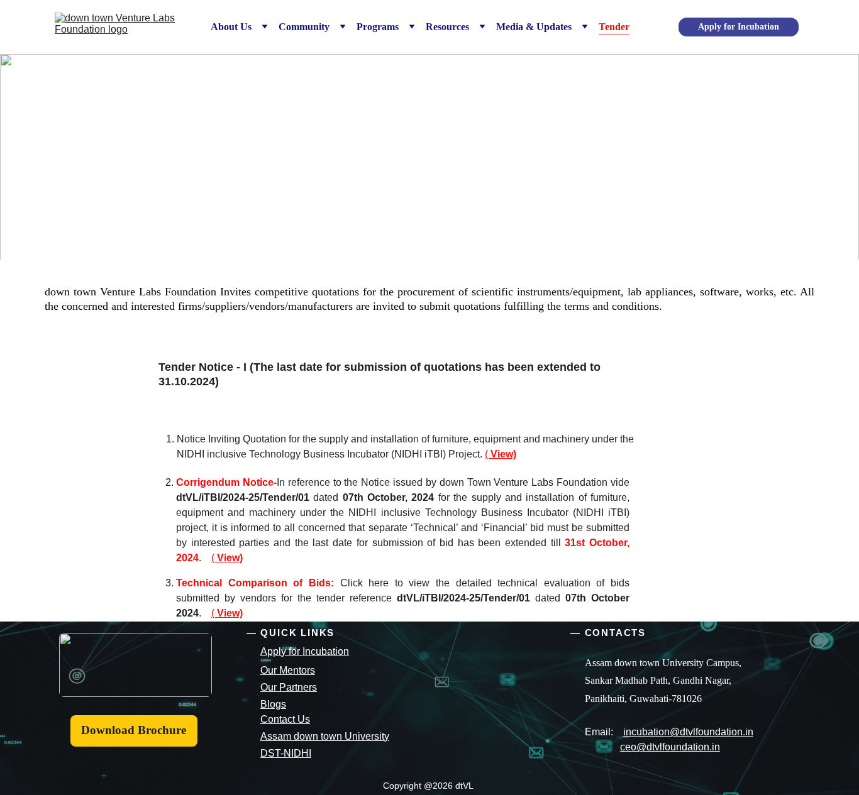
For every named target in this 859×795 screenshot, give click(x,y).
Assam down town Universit (322, 736)
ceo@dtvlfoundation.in (670, 747)
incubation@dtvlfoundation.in (688, 731)
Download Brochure (133, 730)
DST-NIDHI (285, 753)
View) (503, 454)
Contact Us (285, 719)
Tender (614, 26)
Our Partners (288, 687)
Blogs (273, 704)
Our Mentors (287, 670)
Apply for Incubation (738, 26)
